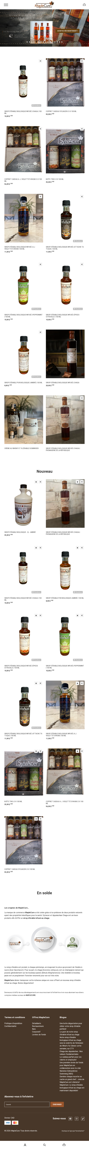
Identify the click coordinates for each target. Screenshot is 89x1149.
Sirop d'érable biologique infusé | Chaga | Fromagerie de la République (63, 449)
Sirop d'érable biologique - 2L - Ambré (20, 532)
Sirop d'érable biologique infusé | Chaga (62, 383)
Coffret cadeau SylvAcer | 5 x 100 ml (61, 111)
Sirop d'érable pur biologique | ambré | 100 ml (23, 383)
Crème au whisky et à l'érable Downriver (21, 448)
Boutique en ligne (67, 1131)
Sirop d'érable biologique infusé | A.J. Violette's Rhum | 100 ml (19, 248)
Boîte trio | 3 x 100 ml (55, 179)
